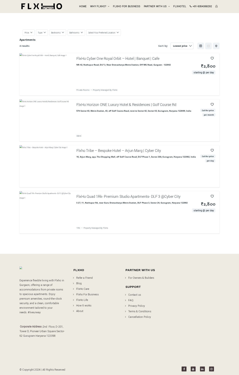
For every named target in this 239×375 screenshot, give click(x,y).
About (79, 311)
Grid (200, 46)
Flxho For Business (126, 6)
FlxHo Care (82, 289)
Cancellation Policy (139, 317)
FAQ (130, 300)
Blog (79, 283)
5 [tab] (51, 90)
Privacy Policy (136, 306)
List (208, 46)
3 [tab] (45, 90)
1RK (78, 228)
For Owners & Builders (141, 278)
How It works (83, 305)
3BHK (78, 136)
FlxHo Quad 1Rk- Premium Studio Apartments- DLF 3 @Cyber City (128, 196)
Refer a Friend (84, 278)
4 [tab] (48, 90)
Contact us (134, 294)
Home (83, 6)
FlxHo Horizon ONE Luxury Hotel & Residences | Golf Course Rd (126, 104)
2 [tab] (42, 90)
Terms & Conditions (139, 311)
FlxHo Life (82, 300)
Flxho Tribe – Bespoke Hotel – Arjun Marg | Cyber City (118, 150)
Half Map (216, 46)
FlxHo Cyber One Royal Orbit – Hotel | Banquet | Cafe (117, 58)
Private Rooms (83, 90)
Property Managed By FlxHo (105, 90)
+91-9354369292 (202, 6)
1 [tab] (39, 90)
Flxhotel (179, 6)
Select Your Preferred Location (101, 32)
